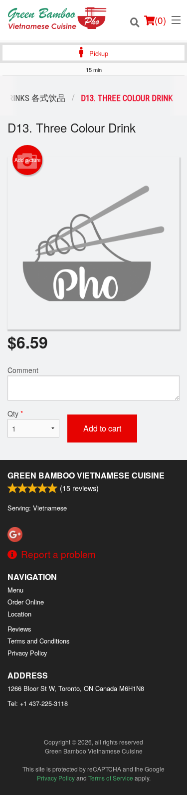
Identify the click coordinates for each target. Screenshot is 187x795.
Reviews (19, 629)
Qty (15, 413)
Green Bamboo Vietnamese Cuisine (86, 475)
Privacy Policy (27, 653)
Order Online (25, 601)
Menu (15, 589)
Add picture (27, 160)
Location (19, 613)
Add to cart (102, 428)
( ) (160, 19)
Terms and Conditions (38, 641)
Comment (22, 370)
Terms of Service (110, 778)
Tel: (37, 703)
